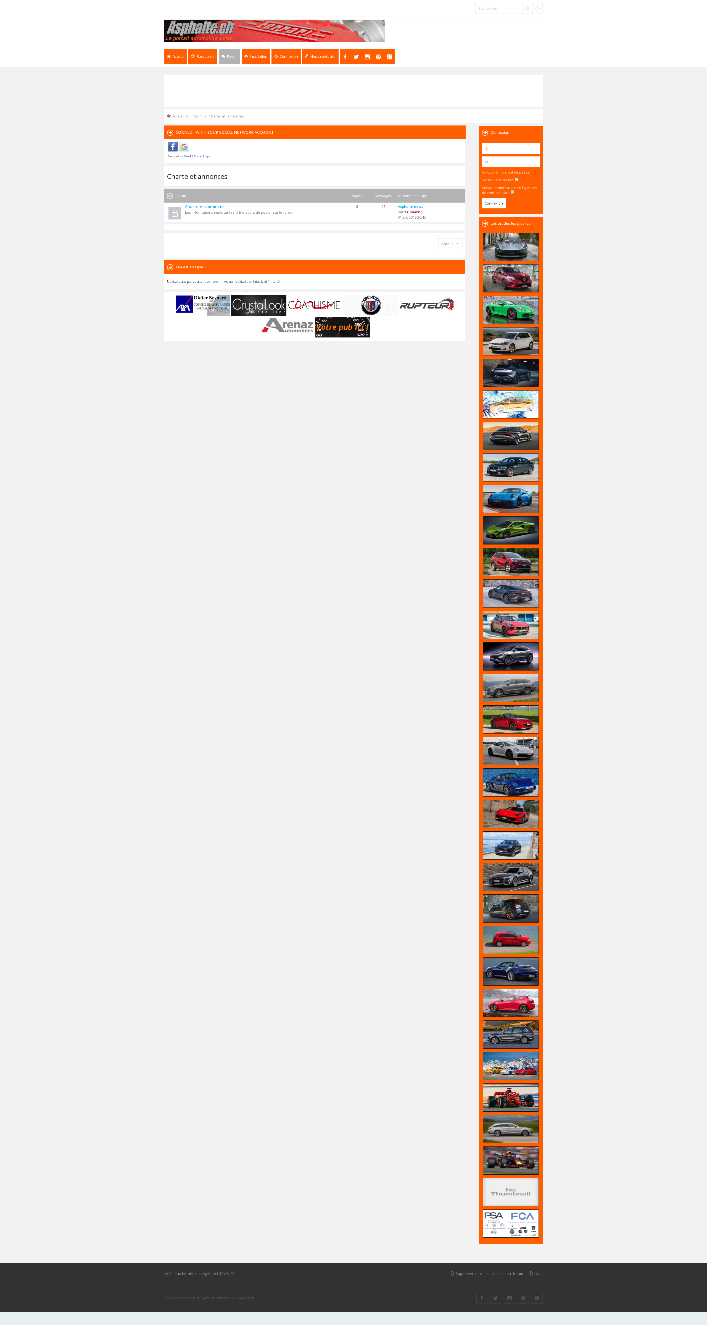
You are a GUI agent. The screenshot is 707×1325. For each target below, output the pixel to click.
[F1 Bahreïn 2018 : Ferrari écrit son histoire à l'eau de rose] (511, 1097)
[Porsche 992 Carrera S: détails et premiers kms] (511, 751)
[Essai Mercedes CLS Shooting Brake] (511, 1129)
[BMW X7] (511, 1034)
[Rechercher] (527, 8)
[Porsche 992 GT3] (511, 499)
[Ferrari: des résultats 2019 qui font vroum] (511, 247)
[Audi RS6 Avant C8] (511, 877)
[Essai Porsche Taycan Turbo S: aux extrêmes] (511, 593)
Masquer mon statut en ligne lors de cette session (509, 190)
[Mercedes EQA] (511, 656)
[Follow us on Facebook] (481, 1298)
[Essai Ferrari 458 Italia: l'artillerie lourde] (511, 814)
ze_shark (412, 212)
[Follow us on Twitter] (495, 1298)
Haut (539, 1273)
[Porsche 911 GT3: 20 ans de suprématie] (511, 1066)
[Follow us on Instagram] (509, 1298)
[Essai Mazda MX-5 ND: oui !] (511, 719)
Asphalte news (410, 206)
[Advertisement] (353, 90)
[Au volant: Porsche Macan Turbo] (511, 845)
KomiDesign (244, 1297)
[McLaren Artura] (511, 530)
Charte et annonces (197, 176)
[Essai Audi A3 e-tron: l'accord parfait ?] (511, 940)
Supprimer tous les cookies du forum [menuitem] (489, 1273)
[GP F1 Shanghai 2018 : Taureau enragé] (511, 1160)
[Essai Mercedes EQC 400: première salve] (511, 688)
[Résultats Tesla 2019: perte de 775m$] (511, 404)
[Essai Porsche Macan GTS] (511, 625)
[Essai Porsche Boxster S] (511, 782)
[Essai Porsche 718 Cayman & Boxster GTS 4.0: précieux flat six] (511, 310)
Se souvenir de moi (498, 179)
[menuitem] (256, 56)
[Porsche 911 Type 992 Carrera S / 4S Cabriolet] (511, 971)
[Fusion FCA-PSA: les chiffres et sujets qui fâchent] (511, 1223)
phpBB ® (193, 1297)
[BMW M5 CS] (511, 467)
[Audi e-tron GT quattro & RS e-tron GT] (511, 436)
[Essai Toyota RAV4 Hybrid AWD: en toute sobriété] (511, 562)
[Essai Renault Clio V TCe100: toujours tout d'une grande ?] (511, 278)
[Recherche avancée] (537, 8)
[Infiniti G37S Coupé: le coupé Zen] (511, 1192)
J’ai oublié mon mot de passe (506, 172)
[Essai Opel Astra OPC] (511, 1003)
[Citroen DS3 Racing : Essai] (511, 908)
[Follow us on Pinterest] (523, 1298)
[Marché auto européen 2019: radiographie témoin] (511, 341)
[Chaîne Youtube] (537, 1298)
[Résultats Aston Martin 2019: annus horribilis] (511, 373)
